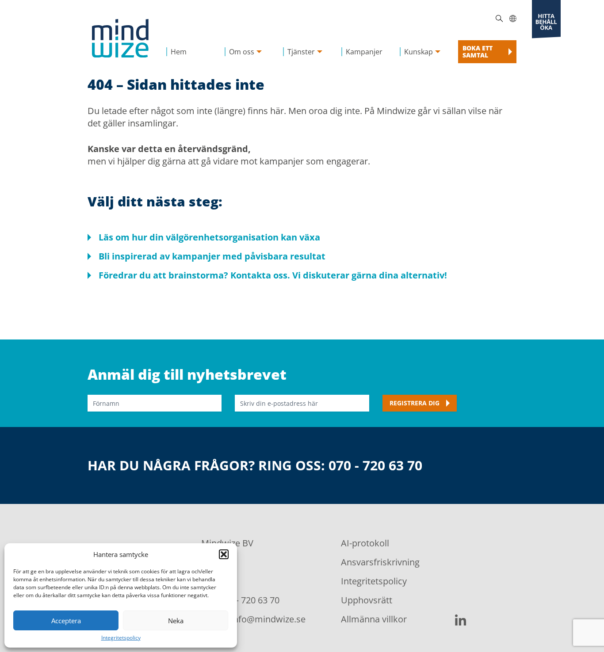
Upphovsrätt (366, 600)
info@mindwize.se (268, 619)
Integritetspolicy (121, 637)
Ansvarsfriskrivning (380, 562)
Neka (175, 620)
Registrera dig (415, 403)
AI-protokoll (365, 543)
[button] (223, 554)
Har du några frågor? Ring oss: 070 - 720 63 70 (255, 465)
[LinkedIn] (460, 619)
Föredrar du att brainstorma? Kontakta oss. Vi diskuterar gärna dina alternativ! (273, 275)
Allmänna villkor (374, 619)
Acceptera (66, 620)
